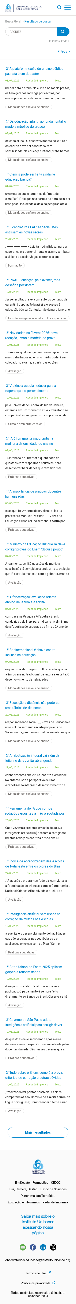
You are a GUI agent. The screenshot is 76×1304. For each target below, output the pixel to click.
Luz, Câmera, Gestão (24, 1189)
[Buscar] (60, 7)
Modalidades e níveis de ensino (28, 107)
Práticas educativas (21, 477)
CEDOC (56, 1183)
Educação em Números (24, 1202)
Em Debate (22, 1183)
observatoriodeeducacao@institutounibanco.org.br (38, 1262)
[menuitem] (22, 1182)
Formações (40, 1183)
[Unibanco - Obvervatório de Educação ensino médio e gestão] (23, 10)
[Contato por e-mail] (22, 1249)
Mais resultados (38, 1132)
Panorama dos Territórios (38, 1196)
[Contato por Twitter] (53, 1249)
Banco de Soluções (54, 1189)
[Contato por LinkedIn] (43, 1249)
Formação (15, 265)
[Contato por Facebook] (33, 1249)
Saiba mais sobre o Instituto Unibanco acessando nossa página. (38, 1224)
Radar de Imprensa (55, 1202)
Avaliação (14, 371)
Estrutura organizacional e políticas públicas (37, 318)
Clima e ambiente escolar (25, 424)
